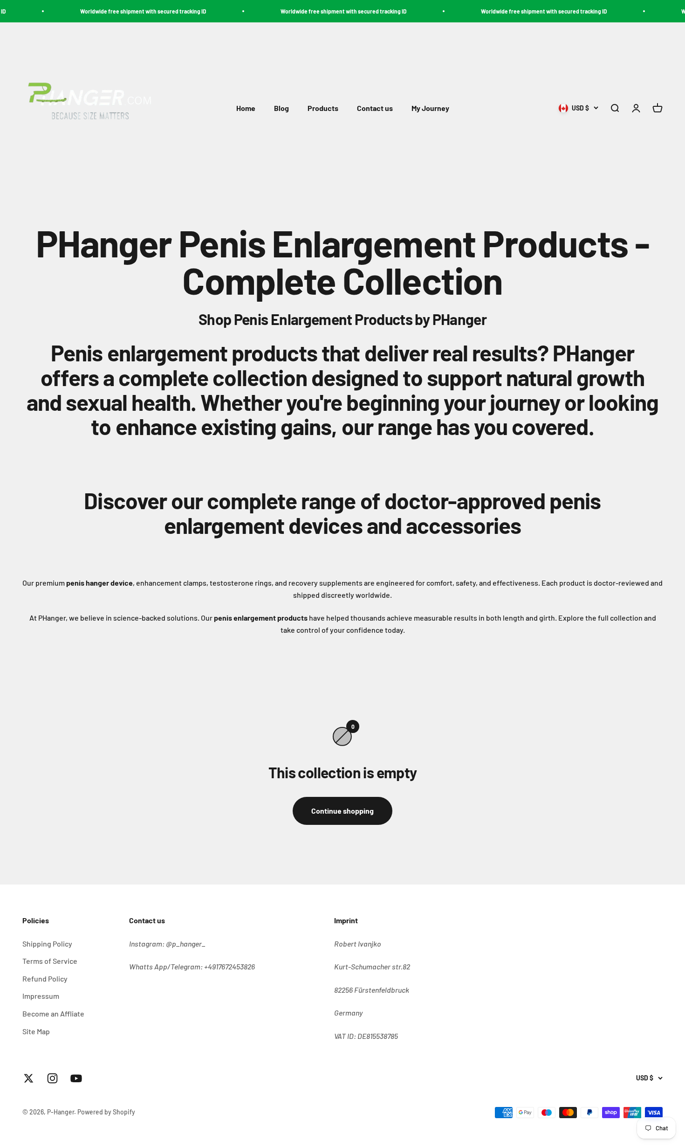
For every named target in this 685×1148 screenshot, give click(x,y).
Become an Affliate (53, 1013)
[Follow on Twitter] (28, 1078)
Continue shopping (342, 810)
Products (323, 108)
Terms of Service (49, 960)
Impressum (40, 995)
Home (245, 108)
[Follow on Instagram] (52, 1078)
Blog (281, 108)
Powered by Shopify (106, 1112)
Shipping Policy (47, 943)
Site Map (36, 1031)
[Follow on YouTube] (76, 1078)
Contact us (375, 108)
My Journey (430, 108)
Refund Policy (45, 978)
